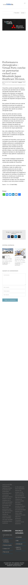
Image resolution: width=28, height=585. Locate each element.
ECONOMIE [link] (19, 537)
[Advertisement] (14, 47)
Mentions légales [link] (7, 545)
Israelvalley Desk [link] (7, 82)
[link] (8, 4)
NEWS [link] (24, 82)
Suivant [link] (22, 13)
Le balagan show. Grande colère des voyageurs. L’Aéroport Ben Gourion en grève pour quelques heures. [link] (7, 258)
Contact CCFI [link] (6, 548)
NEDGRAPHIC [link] (9, 565)
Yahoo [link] (8, 184)
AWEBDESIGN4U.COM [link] (18, 564)
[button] (3, 257)
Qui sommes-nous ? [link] (7, 535)
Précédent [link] (16, 13)
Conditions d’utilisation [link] (6, 541)
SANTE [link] (3, 83)
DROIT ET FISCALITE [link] (18, 548)
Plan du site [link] (6, 552)
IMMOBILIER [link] (19, 544)
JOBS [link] (17, 540)
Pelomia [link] (19, 565)
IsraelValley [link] (17, 562)
